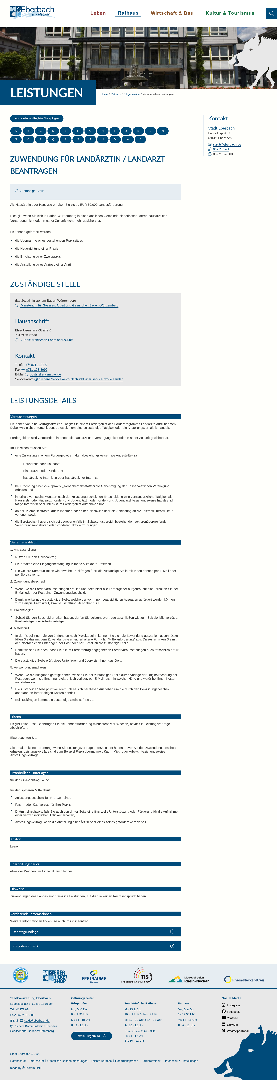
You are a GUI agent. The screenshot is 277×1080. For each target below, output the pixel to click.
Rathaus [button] (128, 13)
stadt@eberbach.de (227, 144)
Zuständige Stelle (32, 191)
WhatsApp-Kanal (238, 1031)
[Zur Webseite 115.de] (137, 975)
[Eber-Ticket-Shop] (55, 976)
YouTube (232, 1018)
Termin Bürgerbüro (88, 1036)
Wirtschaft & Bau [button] (172, 13)
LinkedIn (232, 1024)
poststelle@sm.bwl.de (45, 374)
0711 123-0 (39, 365)
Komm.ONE (34, 1068)
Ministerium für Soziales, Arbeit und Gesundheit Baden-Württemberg (69, 305)
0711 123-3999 (36, 369)
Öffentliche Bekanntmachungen (67, 1061)
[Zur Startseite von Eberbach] (33, 12)
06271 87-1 (221, 149)
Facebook (233, 1011)
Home (104, 94)
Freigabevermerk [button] (26, 946)
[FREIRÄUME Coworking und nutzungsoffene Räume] (94, 976)
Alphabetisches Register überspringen (37, 118)
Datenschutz (18, 1061)
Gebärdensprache (126, 1061)
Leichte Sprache (101, 1061)
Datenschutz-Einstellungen (181, 1061)
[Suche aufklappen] (271, 13)
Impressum (37, 1061)
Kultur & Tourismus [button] (230, 13)
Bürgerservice (132, 94)
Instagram (233, 1005)
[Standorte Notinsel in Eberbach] (21, 975)
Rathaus (116, 94)
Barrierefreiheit (151, 1061)
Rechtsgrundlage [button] (25, 931)
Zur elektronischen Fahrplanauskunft (46, 340)
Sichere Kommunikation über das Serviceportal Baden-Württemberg (33, 1029)
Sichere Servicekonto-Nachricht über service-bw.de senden (81, 379)
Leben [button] (98, 13)
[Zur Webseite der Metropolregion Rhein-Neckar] (189, 979)
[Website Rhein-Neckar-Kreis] (244, 979)
